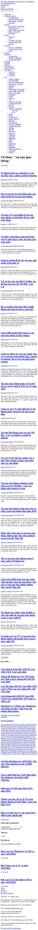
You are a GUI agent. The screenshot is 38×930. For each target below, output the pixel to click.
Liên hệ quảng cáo (9, 3)
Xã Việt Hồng (14, 742)
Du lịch (7, 53)
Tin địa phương (7, 721)
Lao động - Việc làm (15, 40)
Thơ (13, 112)
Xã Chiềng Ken (31, 751)
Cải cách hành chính (15, 42)
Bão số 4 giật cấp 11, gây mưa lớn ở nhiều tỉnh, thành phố (18, 814)
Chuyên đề (12, 151)
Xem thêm (4, 657)
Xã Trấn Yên (18, 740)
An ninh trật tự (13, 56)
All (6, 77)
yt (3, 7)
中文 (7, 5)
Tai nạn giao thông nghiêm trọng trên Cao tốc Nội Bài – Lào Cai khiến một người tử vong (17, 486)
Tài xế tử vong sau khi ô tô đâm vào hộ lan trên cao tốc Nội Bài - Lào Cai (18, 284)
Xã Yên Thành (22, 738)
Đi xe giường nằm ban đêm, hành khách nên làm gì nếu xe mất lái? (17, 308)
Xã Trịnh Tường (28, 747)
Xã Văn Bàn (12, 751)
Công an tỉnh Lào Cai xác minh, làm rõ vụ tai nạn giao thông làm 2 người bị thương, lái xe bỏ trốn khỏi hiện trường (19, 358)
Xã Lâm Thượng (29, 735)
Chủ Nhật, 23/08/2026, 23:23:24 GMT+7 (13, 1)
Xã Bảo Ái (10, 740)
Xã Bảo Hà (33, 754)
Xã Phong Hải (15, 744)
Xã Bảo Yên (25, 752)
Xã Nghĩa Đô (33, 752)
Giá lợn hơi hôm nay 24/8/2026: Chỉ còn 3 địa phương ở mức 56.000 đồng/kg (18, 764)
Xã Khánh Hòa (20, 737)
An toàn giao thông (14, 60)
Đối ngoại (12, 23)
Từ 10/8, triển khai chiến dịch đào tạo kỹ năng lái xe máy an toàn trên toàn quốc (18, 239)
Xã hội (7, 35)
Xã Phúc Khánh (25, 754)
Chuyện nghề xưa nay (15, 49)
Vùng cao (12, 72)
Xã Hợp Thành (6, 744)
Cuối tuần (12, 75)
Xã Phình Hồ (21, 728)
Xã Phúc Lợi (29, 737)
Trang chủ (8, 14)
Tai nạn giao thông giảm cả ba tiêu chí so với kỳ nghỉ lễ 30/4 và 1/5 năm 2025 (19, 386)
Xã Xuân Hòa (15, 754)
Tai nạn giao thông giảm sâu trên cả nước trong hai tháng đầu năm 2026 (18, 509)
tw (6, 891)
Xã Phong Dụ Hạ (28, 731)
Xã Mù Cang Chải (11, 726)
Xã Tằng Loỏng (10, 745)
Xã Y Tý (10, 747)
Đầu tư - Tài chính (14, 32)
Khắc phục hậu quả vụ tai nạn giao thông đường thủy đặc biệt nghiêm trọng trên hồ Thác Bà (18, 536)
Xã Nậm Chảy (16, 752)
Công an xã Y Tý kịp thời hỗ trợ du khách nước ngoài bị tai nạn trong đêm (18, 411)
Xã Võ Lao (27, 749)
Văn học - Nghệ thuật (15, 47)
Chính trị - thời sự (10, 16)
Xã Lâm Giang (12, 733)
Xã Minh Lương (6, 752)
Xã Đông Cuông (22, 733)
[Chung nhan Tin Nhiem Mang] (11, 928)
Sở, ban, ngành (20, 724)
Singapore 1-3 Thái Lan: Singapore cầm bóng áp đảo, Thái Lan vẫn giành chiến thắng (18, 708)
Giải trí (11, 51)
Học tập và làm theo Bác (16, 19)
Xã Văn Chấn (20, 730)
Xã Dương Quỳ (21, 751)
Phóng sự (8, 65)
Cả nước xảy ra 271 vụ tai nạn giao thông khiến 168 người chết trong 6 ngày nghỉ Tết (18, 639)
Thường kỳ (12, 74)
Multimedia (12, 138)
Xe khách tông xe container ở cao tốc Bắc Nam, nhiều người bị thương (19, 174)
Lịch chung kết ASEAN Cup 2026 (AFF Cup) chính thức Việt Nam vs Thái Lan (18, 699)
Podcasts (11, 145)
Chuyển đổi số (9, 67)
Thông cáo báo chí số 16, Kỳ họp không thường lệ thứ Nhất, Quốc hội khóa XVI (19, 802)
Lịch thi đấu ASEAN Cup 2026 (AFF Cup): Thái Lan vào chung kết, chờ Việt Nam (19, 689)
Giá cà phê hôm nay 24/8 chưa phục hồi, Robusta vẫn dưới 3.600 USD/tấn (18, 777)
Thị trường (12, 33)
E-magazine (12, 144)
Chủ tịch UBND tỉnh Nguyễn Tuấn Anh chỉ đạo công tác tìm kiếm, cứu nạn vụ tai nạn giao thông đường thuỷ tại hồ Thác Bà (18, 583)
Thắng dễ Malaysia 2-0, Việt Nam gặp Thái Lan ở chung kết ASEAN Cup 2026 (18, 679)
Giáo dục (11, 37)
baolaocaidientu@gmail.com (14, 908)
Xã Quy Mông (23, 742)
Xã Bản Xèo (12, 749)
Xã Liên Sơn (29, 728)
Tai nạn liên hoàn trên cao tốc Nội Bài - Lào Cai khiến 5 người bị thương (17, 435)
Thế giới (7, 63)
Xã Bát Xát (19, 749)
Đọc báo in (8, 70)
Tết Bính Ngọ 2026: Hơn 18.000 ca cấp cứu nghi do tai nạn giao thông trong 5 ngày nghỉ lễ (18, 615)
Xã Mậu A (4, 735)
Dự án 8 (11, 152)
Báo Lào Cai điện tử (7, 9)
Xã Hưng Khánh (28, 740)
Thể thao (7, 61)
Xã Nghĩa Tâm (18, 731)
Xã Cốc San (31, 742)
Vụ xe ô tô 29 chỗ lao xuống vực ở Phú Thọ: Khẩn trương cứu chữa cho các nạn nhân (17, 460)
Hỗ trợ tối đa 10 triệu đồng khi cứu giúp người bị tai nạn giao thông (18, 195)
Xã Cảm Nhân (13, 738)
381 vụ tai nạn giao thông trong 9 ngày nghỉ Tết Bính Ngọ (17, 559)
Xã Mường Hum (28, 745)
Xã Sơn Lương (11, 730)
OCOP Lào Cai (13, 28)
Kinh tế (7, 25)
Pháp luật (7, 54)
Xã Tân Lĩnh (11, 737)
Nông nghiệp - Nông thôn (17, 26)
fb (1, 7)
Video (10, 140)
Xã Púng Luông (22, 726)
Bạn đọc (11, 44)
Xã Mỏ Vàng (20, 735)
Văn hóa (7, 46)
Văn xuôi (15, 110)
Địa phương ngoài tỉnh (8, 724)
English (3, 5)
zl (4, 7)
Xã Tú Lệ (30, 726)
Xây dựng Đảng (14, 18)
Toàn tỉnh (28, 724)
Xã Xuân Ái (12, 735)
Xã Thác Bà (31, 738)
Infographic (12, 147)
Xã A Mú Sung (18, 747)
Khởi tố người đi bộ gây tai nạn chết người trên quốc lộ (19, 261)
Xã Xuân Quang (25, 744)
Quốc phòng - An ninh (16, 21)
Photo (10, 142)
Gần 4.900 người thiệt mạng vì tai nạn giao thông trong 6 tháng (17, 334)
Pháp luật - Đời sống (15, 58)
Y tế (10, 39)
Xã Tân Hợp (32, 733)
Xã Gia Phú (19, 745)
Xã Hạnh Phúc (12, 728)
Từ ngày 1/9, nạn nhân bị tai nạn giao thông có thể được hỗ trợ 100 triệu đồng (17, 217)
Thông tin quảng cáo (15, 149)
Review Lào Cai (10, 68)
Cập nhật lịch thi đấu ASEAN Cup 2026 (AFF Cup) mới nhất (18, 670)
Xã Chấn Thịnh (8, 731)
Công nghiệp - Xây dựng (16, 30)
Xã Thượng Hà (6, 754)
